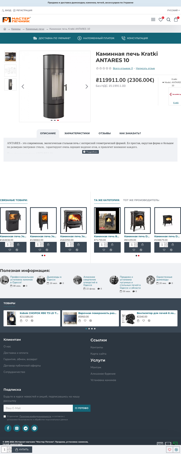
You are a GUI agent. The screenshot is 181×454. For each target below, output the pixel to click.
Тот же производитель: (141, 200)
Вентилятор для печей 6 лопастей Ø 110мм (156, 313)
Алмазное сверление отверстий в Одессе (90, 281)
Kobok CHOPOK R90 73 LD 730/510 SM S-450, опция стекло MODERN (39, 313)
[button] (22, 86)
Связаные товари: (14, 200)
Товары (9, 303)
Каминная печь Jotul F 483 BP (128, 236)
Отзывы (105, 133)
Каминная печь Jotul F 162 (43, 236)
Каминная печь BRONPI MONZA (158, 236)
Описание (48, 133)
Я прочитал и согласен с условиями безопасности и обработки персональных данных (37, 418)
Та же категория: (107, 200)
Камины (16, 29)
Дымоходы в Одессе (54, 278)
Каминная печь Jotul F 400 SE (73, 236)
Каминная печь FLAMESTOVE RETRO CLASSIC (98, 236)
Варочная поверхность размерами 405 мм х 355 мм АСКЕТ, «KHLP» (98, 313)
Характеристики (77, 133)
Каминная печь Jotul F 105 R (13, 236)
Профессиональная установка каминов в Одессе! (21, 280)
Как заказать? (130, 133)
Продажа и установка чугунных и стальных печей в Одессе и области (130, 282)
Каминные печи (35, 29)
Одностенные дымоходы (164, 278)
